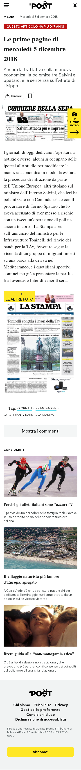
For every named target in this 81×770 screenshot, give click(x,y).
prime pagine (46, 408)
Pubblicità (42, 705)
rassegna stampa (39, 415)
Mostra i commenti (40, 431)
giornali (24, 408)
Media (9, 17)
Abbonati (41, 752)
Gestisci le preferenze (40, 709)
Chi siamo (21, 705)
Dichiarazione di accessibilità (40, 719)
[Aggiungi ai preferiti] (30, 96)
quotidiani (13, 415)
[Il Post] (40, 5)
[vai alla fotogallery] (40, 344)
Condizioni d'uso (40, 714)
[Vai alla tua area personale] (75, 5)
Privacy (61, 705)
